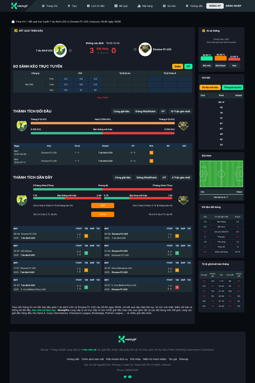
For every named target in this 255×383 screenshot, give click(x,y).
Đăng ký (215, 5)
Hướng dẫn (73, 359)
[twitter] (125, 377)
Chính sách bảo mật (93, 359)
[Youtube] (130, 377)
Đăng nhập (233, 5)
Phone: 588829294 (127, 370)
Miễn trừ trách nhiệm (154, 359)
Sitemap (183, 359)
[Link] (19, 6)
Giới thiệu (135, 359)
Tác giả (173, 359)
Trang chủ (20, 21)
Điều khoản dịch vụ (117, 359)
